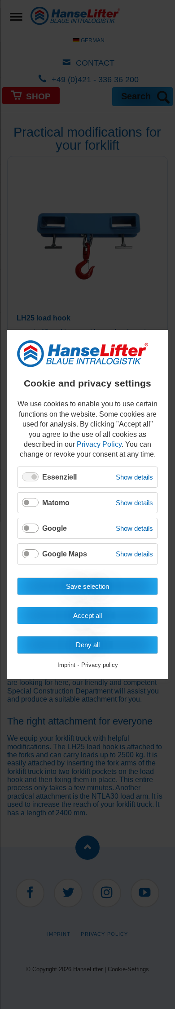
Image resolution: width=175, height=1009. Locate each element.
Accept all (87, 615)
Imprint (66, 665)
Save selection (87, 586)
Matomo (56, 503)
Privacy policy (99, 665)
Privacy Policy (99, 444)
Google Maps (64, 554)
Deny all (88, 645)
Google (54, 528)
